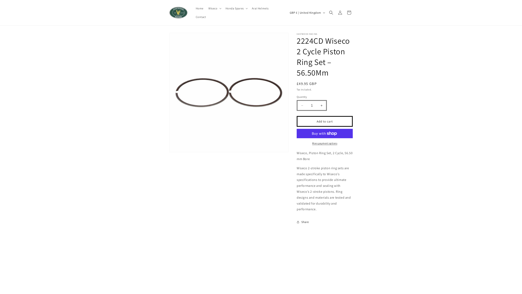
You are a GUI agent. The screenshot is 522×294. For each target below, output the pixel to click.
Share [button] (305, 222)
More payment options (324, 143)
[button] (214, 8)
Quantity (302, 97)
